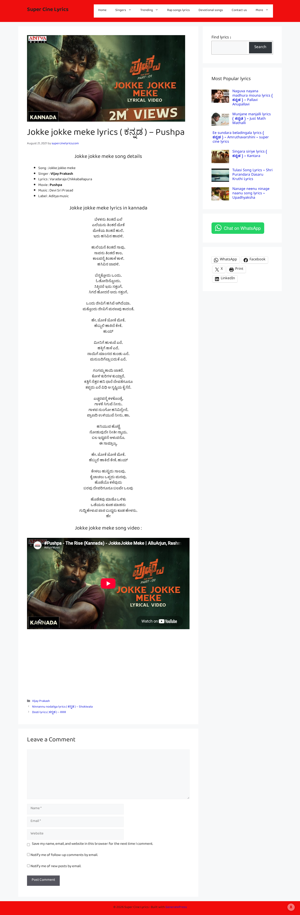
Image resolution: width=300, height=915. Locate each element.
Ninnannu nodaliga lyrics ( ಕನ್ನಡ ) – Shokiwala (62, 707)
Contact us (239, 11)
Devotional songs (211, 11)
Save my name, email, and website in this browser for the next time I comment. (92, 845)
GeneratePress (176, 908)
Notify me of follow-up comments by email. (64, 856)
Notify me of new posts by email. (56, 867)
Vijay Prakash (41, 702)
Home (102, 11)
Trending (146, 11)
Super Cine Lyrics (48, 11)
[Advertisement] (108, 662)
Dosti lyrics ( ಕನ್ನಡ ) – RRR (49, 713)
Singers (120, 11)
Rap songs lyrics (178, 11)
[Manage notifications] (291, 907)
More (259, 11)
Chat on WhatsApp (242, 228)
